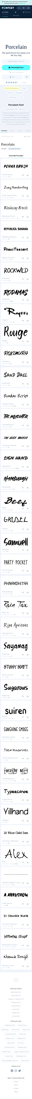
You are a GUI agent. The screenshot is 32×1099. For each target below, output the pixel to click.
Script (24, 88)
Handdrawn (19, 93)
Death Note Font (16, 992)
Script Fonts (4, 1029)
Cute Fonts (22, 1034)
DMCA (16, 1092)
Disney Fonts (25, 1060)
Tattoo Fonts (26, 1029)
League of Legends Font (16, 999)
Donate (23, 109)
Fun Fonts (21, 1043)
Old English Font (21, 1056)
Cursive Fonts (22, 1025)
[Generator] (16, 12)
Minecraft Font (16, 995)
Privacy (16, 1081)
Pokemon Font (16, 1002)
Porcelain (11, 115)
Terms (16, 1085)
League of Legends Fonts (21, 1052)
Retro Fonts (11, 1043)
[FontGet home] (7, 7)
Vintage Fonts (21, 1038)
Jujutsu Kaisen (16, 1006)
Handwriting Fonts (10, 1034)
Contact (16, 1088)
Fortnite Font (16, 1016)
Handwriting (12, 97)
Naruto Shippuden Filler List (10, 1060)
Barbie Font (16, 1013)
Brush (10, 93)
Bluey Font (16, 1009)
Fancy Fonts (15, 1029)
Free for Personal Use (12, 88)
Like (13, 77)
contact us (21, 3)
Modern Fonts (10, 1038)
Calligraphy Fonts (10, 1025)
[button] (23, 8)
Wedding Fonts (22, 1047)
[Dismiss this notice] (30, 2)
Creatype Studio (13, 109)
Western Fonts (6, 1052)
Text (21, 97)
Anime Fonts (9, 1056)
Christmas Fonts (9, 1047)
